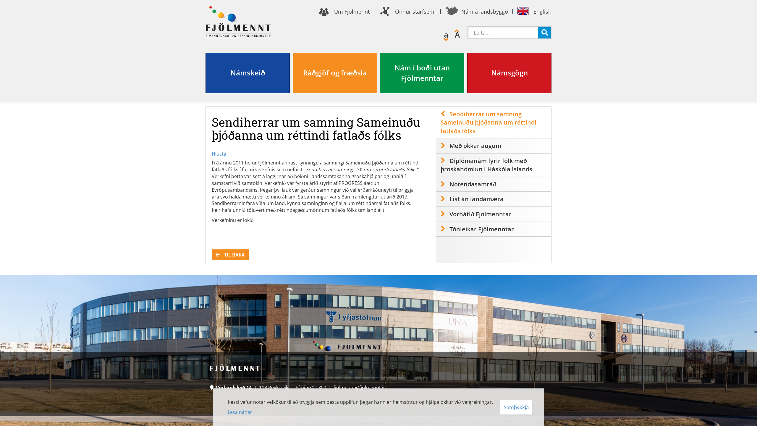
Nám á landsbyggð (484, 11)
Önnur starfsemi (415, 11)
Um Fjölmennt (352, 11)
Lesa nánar (240, 412)
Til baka (234, 254)
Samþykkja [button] (516, 407)
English (542, 11)
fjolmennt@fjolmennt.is (360, 387)
